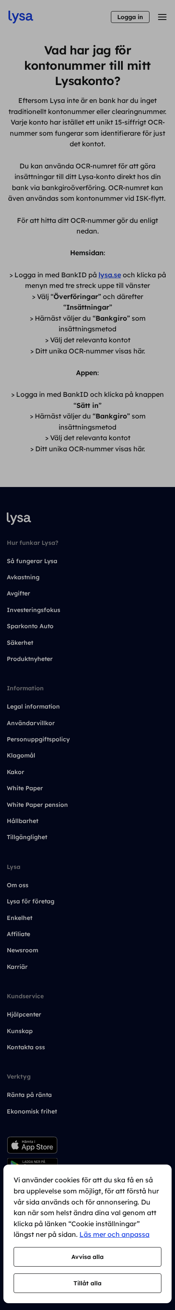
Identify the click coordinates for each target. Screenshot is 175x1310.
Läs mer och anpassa (114, 1234)
